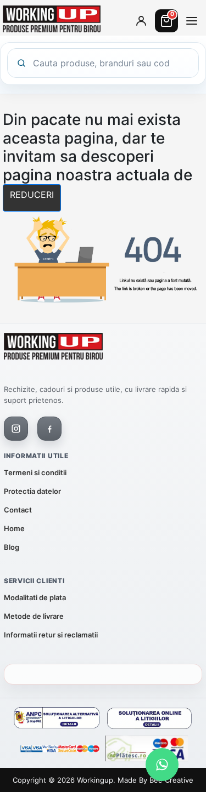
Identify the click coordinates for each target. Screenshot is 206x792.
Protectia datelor (32, 491)
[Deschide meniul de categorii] (191, 20)
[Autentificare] (141, 20)
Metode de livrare (34, 616)
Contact (18, 509)
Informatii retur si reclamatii (51, 634)
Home (14, 528)
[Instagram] (16, 429)
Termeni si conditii (35, 472)
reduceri (32, 194)
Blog (11, 547)
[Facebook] (49, 429)
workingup (95, 780)
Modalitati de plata (35, 597)
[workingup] (53, 348)
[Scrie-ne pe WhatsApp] (162, 764)
